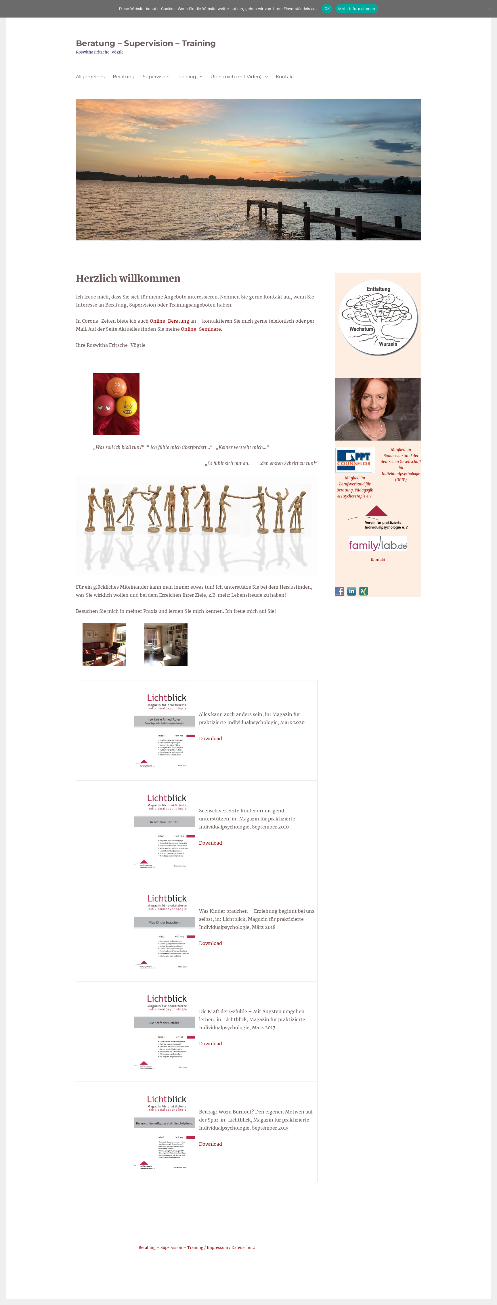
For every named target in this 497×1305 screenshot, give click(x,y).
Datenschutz (243, 1247)
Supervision (156, 76)
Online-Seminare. (201, 329)
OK (327, 8)
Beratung (124, 76)
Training (187, 76)
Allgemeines (90, 76)
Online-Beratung (169, 321)
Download (210, 738)
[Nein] (490, 9)
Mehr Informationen (356, 8)
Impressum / (219, 1247)
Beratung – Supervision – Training (146, 43)
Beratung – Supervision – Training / (173, 1247)
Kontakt (285, 76)
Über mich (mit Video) (236, 76)
